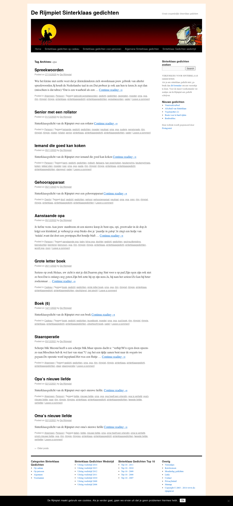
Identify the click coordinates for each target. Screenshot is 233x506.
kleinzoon (62, 244)
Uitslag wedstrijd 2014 (87, 464)
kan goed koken (113, 162)
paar (51, 399)
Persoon (60, 95)
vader (127, 99)
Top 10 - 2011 (127, 464)
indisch (91, 162)
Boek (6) (42, 303)
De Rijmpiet (66, 74)
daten (76, 432)
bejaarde (66, 129)
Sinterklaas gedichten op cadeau (62, 49)
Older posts (42, 448)
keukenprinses (143, 162)
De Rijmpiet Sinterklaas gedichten (75, 12)
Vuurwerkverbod (172, 105)
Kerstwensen (170, 467)
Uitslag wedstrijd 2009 (87, 481)
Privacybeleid (171, 481)
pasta (80, 165)
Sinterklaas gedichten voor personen (102, 49)
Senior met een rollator (56, 112)
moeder (133, 95)
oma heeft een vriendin (118, 432)
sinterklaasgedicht (76, 99)
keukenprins (128, 162)
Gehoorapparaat (49, 182)
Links (167, 474)
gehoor (88, 199)
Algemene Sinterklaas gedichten (142, 49)
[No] (228, 501)
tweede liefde (135, 399)
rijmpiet (43, 99)
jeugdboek (92, 320)
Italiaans (100, 162)
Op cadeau (38, 467)
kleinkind (52, 244)
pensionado (134, 129)
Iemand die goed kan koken (60, 145)
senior (69, 132)
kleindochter (41, 244)
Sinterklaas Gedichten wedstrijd (179, 49)
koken (38, 165)
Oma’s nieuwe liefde (53, 415)
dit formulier (176, 85)
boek (64, 287)
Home (38, 49)
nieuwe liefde (87, 396)
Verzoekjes (169, 464)
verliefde (39, 402)
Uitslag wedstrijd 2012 (87, 471)
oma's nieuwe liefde (44, 436)
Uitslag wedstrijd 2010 (87, 477)
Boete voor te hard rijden (175, 114)
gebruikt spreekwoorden (86, 95)
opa (145, 95)
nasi (64, 165)
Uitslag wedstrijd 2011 (87, 474)
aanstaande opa (70, 241)
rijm (36, 99)
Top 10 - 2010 (127, 467)
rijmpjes (71, 399)
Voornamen (39, 477)
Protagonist (167, 128)
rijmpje (51, 99)
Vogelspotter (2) (172, 111)
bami (64, 162)
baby (82, 241)
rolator (54, 132)
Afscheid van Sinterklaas (175, 108)
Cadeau (48, 287)
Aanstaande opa (50, 215)
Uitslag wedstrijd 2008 (87, 484)
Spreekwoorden (49, 69)
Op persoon (39, 471)
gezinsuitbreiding (132, 241)
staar (58, 365)
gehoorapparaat (101, 199)
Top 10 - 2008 (127, 474)
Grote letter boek (50, 261)
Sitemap (168, 484)
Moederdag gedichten (174, 471)
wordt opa (39, 248)
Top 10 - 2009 (127, 471)
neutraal (104, 129)
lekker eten (47, 165)
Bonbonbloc (170, 118)
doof (63, 199)
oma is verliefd (138, 432)
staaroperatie (68, 365)
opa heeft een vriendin (116, 396)
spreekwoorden (116, 99)
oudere (123, 129)
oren (132, 199)
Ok (182, 500)
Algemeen (49, 95)
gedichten (112, 95)
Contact (168, 477)
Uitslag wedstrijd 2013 (87, 467)
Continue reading (111, 90)
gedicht (102, 95)
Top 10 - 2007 (127, 477)
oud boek (122, 320)
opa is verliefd (135, 396)
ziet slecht (93, 290)
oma (140, 95)
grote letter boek (95, 287)
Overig (47, 199)
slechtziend (81, 290)
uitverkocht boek (95, 323)
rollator (61, 132)
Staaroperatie (47, 336)
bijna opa (90, 241)
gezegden (123, 95)
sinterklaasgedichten (96, 99)
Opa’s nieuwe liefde (53, 378)
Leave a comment (141, 99)
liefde (76, 396)
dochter (99, 241)
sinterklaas (61, 99)
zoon (48, 248)
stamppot (60, 169)
